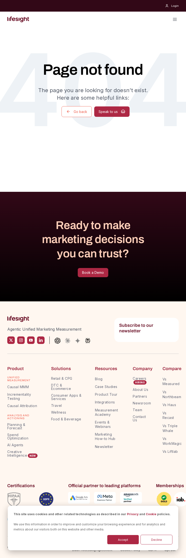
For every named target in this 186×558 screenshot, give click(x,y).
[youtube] (31, 340)
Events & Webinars (103, 424)
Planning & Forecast (16, 426)
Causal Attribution (22, 406)
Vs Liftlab (170, 451)
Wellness (58, 412)
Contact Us (139, 418)
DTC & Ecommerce (61, 387)
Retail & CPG (61, 378)
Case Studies (106, 387)
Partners (140, 396)
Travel (56, 405)
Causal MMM (18, 387)
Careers (140, 378)
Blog (99, 379)
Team (138, 410)
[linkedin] (41, 340)
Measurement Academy (106, 412)
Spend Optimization (17, 436)
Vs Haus (169, 405)
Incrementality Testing (19, 396)
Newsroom (142, 403)
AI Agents (15, 445)
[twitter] (11, 340)
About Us (140, 389)
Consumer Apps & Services (66, 397)
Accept (123, 540)
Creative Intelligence (17, 453)
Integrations (105, 402)
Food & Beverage (66, 419)
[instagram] (21, 340)
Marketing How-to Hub (105, 436)
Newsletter (104, 447)
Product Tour (106, 394)
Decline (156, 540)
